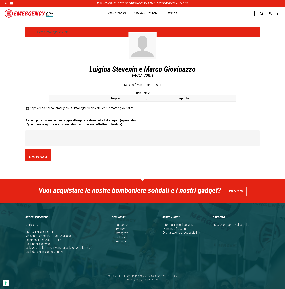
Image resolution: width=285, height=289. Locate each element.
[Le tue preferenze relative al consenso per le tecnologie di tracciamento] (6, 283)
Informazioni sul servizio (178, 224)
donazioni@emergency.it (48, 251)
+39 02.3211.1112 (49, 240)
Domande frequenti (175, 228)
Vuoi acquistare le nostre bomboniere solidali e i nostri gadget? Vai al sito (142, 3)
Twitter (120, 229)
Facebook (122, 224)
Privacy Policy (134, 279)
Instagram (122, 233)
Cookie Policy (151, 279)
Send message (38, 157)
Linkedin (121, 237)
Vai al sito (236, 191)
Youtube (121, 241)
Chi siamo (32, 224)
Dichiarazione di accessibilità (181, 232)
